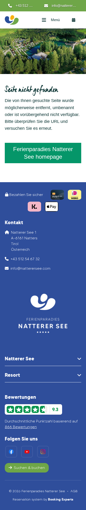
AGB (73, 491)
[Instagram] (43, 451)
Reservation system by (43, 499)
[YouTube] (27, 451)
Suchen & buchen (29, 467)
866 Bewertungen (21, 427)
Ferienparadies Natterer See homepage (43, 153)
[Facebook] (11, 451)
